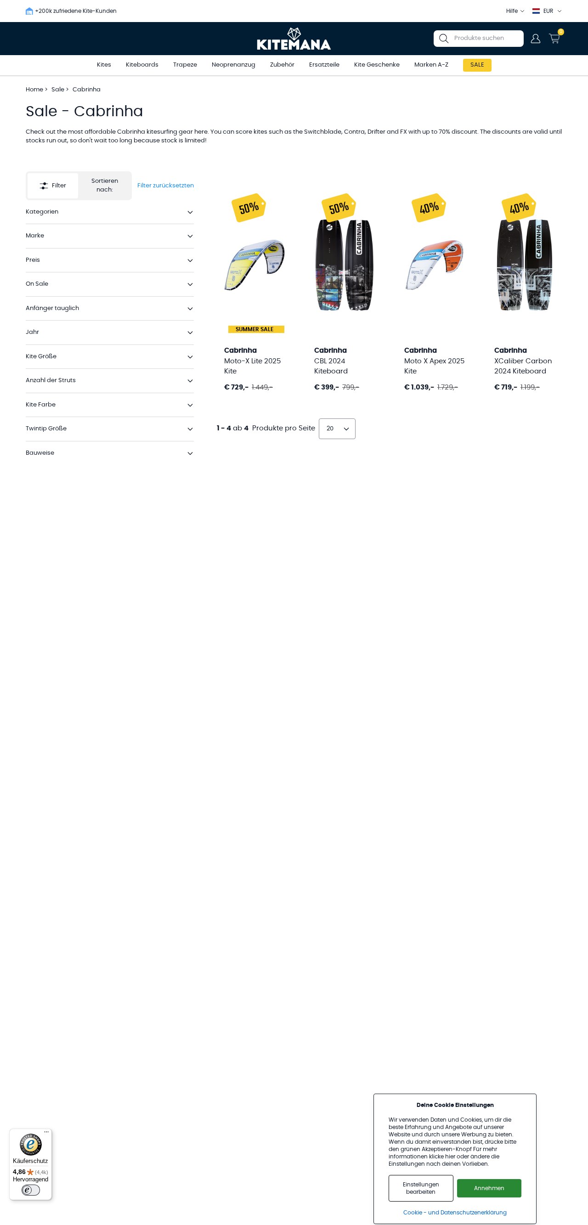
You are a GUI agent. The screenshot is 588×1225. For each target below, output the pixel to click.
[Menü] (46, 1134)
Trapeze (185, 65)
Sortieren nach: (104, 185)
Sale (58, 90)
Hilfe (512, 11)
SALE (477, 65)
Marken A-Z (431, 65)
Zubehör (282, 65)
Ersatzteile (324, 65)
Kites (104, 65)
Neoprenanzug (233, 65)
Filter (59, 186)
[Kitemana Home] (294, 39)
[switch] (31, 1190)
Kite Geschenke (377, 65)
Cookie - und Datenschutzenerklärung (455, 1212)
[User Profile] (535, 38)
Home (34, 90)
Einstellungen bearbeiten (421, 1188)
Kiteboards (142, 65)
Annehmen (489, 1188)
